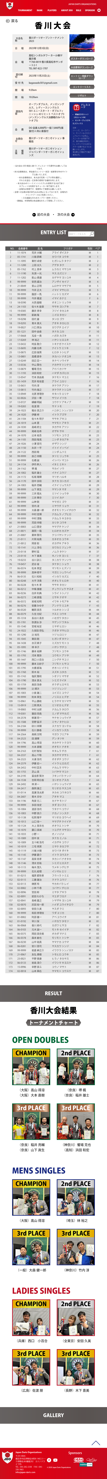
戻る (14, 20)
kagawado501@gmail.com (43, 83)
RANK (39, 10)
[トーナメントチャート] (53, 1028)
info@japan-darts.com (25, 1472)
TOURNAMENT (24, 10)
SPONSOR (89, 10)
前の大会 (43, 214)
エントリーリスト (82, 87)
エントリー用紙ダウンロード (82, 77)
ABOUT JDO (66, 10)
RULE (78, 10)
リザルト (82, 95)
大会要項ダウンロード (82, 67)
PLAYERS (52, 10)
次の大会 (63, 214)
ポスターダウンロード (82, 58)
